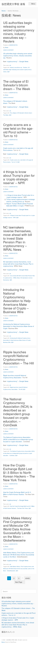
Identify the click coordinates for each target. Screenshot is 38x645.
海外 (8, 71)
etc (10, 65)
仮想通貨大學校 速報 (13, 4)
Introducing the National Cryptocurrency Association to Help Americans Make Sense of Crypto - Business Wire (17, 340)
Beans (3, 642)
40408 (27, 578)
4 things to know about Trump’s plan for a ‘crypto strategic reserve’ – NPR (19, 177)
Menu (33, 4)
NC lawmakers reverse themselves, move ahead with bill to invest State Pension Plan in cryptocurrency (18, 264)
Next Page (18, 582)
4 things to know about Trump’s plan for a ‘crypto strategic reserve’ (20, 196)
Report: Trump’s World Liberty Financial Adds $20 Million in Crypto (19, 205)
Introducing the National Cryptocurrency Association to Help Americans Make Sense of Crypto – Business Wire (17, 300)
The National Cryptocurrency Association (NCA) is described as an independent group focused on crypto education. (18, 439)
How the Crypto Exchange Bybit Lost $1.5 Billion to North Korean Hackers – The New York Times (19, 472)
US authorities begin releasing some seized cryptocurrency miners (17, 69)
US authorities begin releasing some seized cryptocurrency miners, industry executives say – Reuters (18, 31)
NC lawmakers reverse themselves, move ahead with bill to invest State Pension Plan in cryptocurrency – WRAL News (17, 238)
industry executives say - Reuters (18, 67)
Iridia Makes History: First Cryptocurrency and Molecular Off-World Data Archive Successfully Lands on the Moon (18, 554)
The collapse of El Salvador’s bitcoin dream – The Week (16, 85)
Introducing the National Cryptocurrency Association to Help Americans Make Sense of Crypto (18, 326)
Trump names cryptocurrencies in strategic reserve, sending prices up (20, 200)
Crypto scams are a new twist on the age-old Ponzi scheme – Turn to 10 (18, 130)
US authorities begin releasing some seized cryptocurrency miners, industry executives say (17, 55)
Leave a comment (8, 50)
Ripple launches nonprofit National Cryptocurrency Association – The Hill (18, 357)
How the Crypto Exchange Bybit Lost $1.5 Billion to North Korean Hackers (17, 493)
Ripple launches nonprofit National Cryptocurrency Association (14, 376)
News (6, 47)
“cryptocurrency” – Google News (17, 61)
